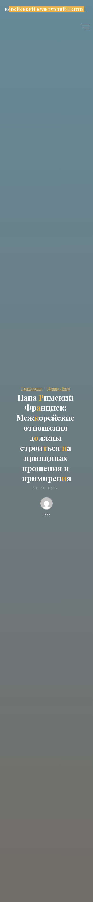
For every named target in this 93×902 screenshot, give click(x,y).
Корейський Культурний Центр (44, 9)
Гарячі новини (31, 388)
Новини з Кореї (58, 388)
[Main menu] (85, 27)
